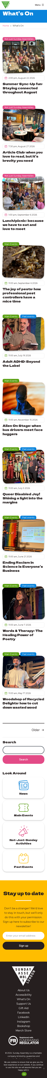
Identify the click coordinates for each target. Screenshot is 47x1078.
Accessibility (24, 994)
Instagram (23, 1021)
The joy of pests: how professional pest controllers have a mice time (22, 295)
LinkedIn (23, 1017)
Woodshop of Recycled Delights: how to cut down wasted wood (23, 703)
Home (6, 25)
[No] (43, 1068)
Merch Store (23, 1030)
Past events (28, 316)
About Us (24, 990)
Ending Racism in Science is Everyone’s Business (23, 566)
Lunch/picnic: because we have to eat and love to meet (23, 224)
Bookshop (23, 1026)
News (23, 793)
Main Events (11, 244)
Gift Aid (23, 1008)
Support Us (23, 1003)
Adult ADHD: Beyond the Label (21, 363)
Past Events (23, 867)
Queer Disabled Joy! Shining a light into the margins (23, 498)
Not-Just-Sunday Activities (23, 841)
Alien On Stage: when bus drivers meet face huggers (23, 429)
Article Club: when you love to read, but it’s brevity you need (23, 156)
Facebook (23, 1012)
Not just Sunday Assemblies (19, 39)
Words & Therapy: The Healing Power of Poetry (23, 634)
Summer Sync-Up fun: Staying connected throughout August (23, 87)
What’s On (23, 999)
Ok (24, 1074)
